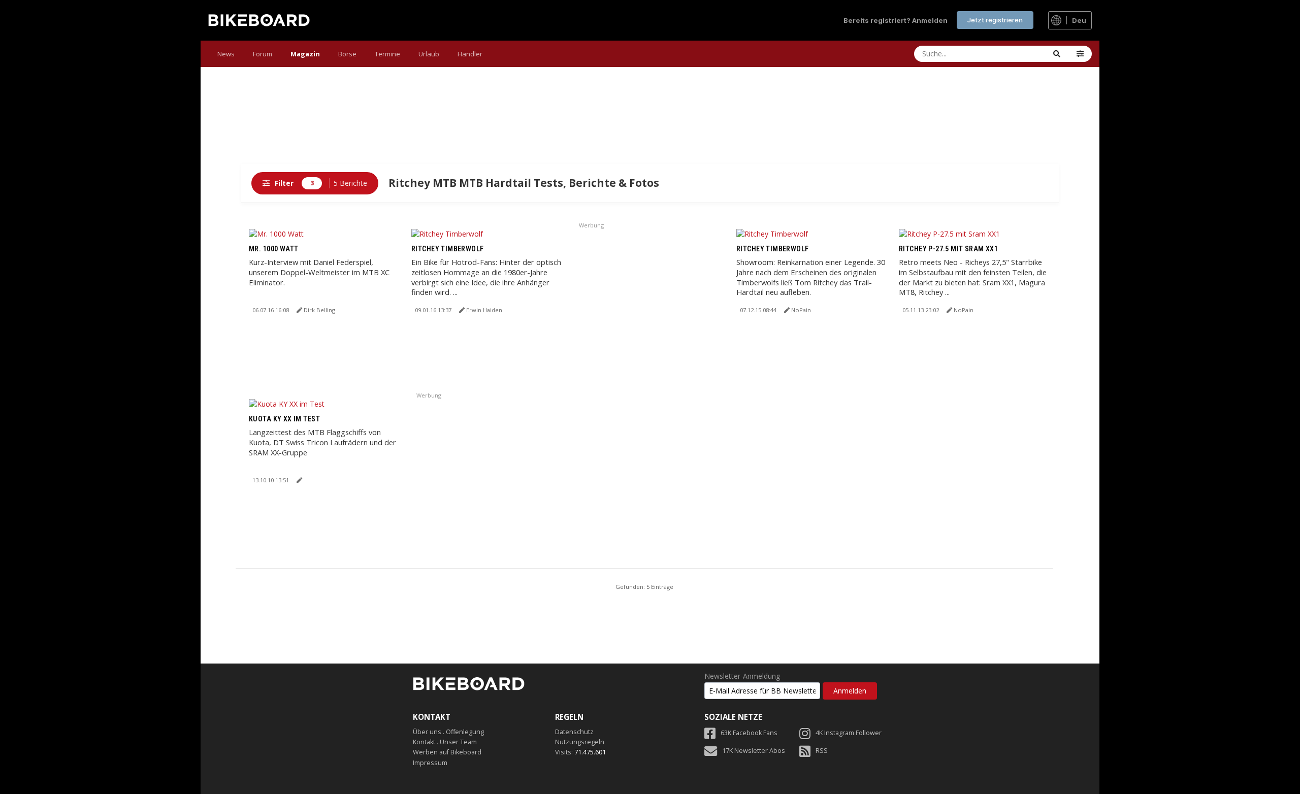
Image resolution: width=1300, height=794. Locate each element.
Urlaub (428, 53)
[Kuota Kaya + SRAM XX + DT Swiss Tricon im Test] (286, 403)
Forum (262, 53)
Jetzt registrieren (995, 20)
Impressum (430, 762)
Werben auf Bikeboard (447, 752)
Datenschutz (574, 731)
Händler (470, 53)
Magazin (305, 53)
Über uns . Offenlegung (448, 731)
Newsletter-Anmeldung (742, 676)
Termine (387, 53)
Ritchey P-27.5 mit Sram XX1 (948, 249)
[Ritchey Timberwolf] (772, 233)
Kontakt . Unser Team (445, 742)
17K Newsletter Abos (753, 750)
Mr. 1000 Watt (273, 249)
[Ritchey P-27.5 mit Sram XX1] (949, 233)
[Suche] (1056, 54)
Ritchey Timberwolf (447, 249)
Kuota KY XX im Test (284, 419)
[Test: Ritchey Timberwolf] (447, 233)
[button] (1080, 54)
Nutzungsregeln (579, 742)
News (226, 53)
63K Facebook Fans (749, 733)
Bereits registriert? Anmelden (895, 20)
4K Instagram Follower (849, 733)
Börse (347, 53)
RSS (822, 750)
